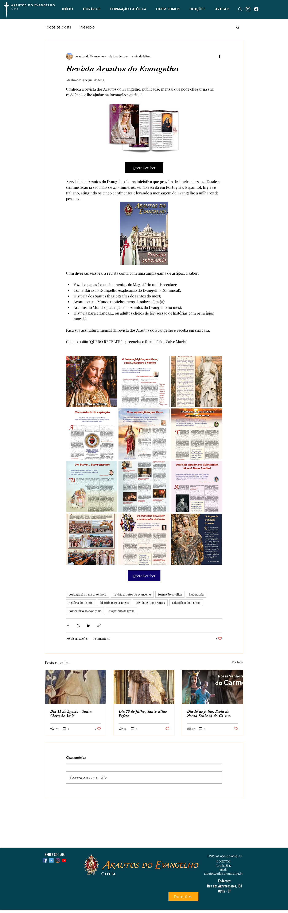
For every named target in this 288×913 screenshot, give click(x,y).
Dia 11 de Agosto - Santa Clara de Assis (71, 713)
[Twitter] (51, 860)
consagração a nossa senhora (87, 594)
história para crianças (114, 603)
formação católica (170, 594)
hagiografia (196, 594)
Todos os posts (58, 27)
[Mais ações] (219, 56)
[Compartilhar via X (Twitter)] (78, 625)
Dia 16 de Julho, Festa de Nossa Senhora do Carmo (209, 713)
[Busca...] (240, 9)
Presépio (87, 27)
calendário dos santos (186, 603)
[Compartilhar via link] (99, 625)
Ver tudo (237, 662)
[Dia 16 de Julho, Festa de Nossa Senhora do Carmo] (212, 687)
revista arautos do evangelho (132, 594)
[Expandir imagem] (91, 381)
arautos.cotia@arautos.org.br (223, 873)
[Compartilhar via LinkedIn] (89, 625)
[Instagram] (248, 9)
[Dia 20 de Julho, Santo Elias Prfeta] (144, 687)
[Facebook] (256, 9)
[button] (238, 27)
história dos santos (81, 603)
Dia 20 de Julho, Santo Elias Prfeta (143, 713)
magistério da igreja (122, 611)
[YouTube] (64, 860)
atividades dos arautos (150, 603)
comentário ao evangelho (85, 611)
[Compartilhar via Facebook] (68, 625)
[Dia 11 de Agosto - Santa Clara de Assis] (75, 687)
